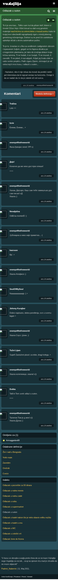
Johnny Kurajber (17, 308)
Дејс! (12, 162)
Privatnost (17, 576)
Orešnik (6, 468)
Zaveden (6, 463)
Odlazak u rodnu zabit (12, 496)
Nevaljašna (15, 211)
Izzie (12, 123)
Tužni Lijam (15, 350)
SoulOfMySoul (16, 289)
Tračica (13, 104)
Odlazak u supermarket (13, 507)
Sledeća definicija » (45, 94)
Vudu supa (7, 457)
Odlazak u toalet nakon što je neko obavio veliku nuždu (27, 517)
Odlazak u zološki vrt (12, 533)
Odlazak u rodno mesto (13, 490)
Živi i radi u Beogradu (12, 452)
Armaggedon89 (13, 440)
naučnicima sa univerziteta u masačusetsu (29, 31)
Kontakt (29, 576)
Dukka (13, 389)
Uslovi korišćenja (7, 576)
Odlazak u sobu (10, 501)
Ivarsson (14, 250)
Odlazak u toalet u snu (12, 523)
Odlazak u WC (9, 528)
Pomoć (24, 576)
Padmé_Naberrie (8, 569)
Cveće (5, 473)
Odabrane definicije (12, 447)
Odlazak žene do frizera (13, 539)
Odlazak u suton (11, 10)
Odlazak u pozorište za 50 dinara (17, 485)
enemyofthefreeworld (45, 85)
